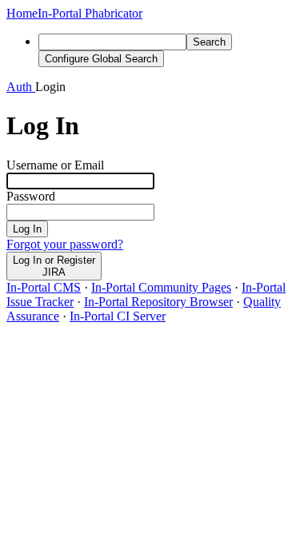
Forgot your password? (64, 244)
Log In (27, 229)
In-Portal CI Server (118, 316)
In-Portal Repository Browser (158, 301)
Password (30, 196)
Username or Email (55, 165)
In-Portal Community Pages (161, 287)
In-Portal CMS (43, 287)
